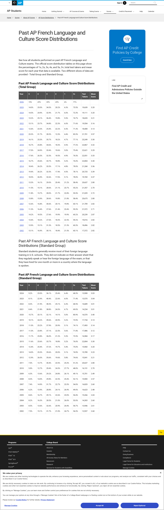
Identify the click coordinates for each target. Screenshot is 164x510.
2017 (22, 150)
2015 (22, 161)
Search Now (127, 60)
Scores (17, 18)
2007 (22, 204)
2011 (22, 182)
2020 (22, 134)
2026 (22, 102)
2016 (22, 156)
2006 (22, 209)
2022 (22, 123)
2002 (22, 231)
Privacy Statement (47, 500)
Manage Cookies (10, 505)
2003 (22, 225)
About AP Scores (29, 18)
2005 (22, 215)
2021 (22, 129)
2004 (22, 220)
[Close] (160, 472)
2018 (22, 145)
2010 (22, 188)
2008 (22, 198)
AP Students (14, 10)
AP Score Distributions (46, 18)
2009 (22, 193)
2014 (22, 166)
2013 (22, 172)
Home (9, 18)
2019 (22, 140)
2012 (22, 177)
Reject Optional (139, 505)
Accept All (100, 505)
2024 (22, 113)
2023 (22, 118)
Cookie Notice (21, 500)
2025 (22, 107)
